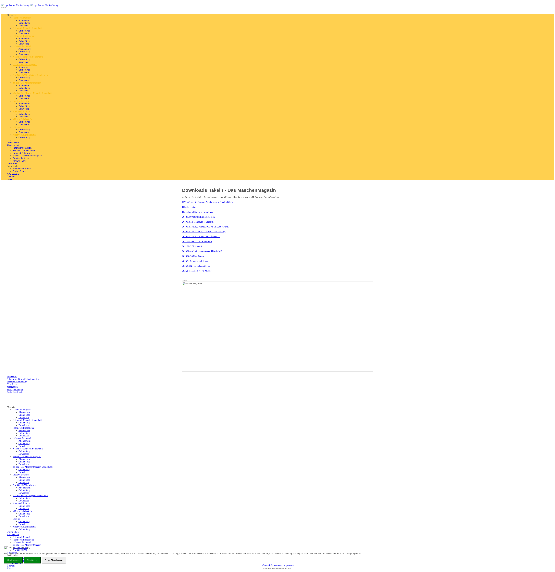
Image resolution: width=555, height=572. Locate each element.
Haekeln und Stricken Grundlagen (197, 212)
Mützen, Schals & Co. (23, 119)
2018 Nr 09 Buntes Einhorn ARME (198, 217)
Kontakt (10, 179)
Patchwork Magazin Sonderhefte (28, 28)
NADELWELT (13, 174)
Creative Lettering (21, 101)
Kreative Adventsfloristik (24, 135)
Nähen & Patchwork (22, 46)
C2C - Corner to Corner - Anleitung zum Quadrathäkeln (207, 202)
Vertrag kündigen (15, 389)
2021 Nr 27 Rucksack (192, 246)
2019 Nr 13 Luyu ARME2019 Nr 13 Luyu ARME (205, 226)
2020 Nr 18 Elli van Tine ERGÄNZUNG (201, 236)
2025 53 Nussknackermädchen (196, 266)
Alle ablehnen (32, 560)
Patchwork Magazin (22, 17)
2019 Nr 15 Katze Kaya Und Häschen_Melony (203, 231)
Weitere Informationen (272, 565)
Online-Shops (19, 171)
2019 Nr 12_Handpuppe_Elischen (197, 222)
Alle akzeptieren (13, 560)
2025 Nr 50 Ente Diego (193, 256)
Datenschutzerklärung (17, 381)
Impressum (12, 376)
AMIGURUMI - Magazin (25, 64)
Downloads (23, 25)
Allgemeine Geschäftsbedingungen (23, 379)
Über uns (11, 176)
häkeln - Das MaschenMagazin (27, 83)
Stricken (16, 127)
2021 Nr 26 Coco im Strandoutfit (197, 241)
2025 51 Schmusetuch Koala (195, 261)
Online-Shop (24, 23)
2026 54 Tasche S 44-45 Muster (196, 271)
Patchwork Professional (23, 36)
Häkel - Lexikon (189, 207)
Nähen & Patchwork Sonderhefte (28, 56)
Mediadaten (12, 387)
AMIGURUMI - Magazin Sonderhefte (30, 75)
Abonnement (24, 20)
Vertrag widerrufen (15, 392)
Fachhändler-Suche (22, 168)
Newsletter (12, 163)
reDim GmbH (287, 568)
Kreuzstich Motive (21, 111)
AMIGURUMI (19, 161)
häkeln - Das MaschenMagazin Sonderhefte (33, 93)
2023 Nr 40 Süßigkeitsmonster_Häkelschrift (202, 251)
